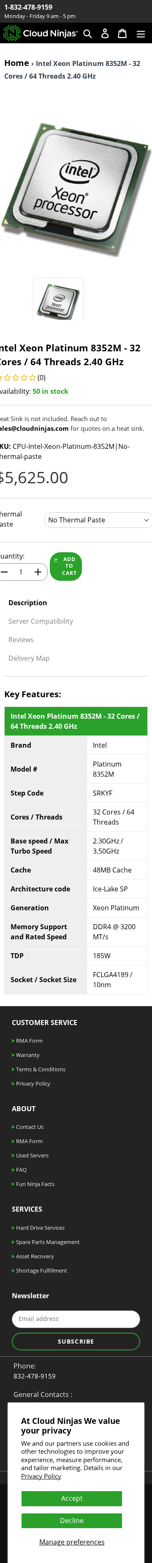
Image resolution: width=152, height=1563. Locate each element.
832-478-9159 (35, 1376)
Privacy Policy (41, 1476)
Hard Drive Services (40, 1227)
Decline (72, 1520)
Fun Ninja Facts (34, 1184)
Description (27, 602)
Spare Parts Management (47, 1242)
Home (16, 63)
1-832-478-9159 (28, 7)
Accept (72, 1498)
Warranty (27, 1055)
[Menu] (141, 33)
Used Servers (32, 1155)
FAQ (21, 1169)
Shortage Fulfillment (41, 1270)
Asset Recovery (34, 1256)
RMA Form (29, 1040)
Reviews (21, 639)
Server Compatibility (40, 621)
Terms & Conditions (40, 1069)
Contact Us (29, 1127)
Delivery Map (29, 658)
